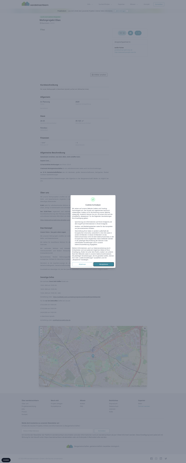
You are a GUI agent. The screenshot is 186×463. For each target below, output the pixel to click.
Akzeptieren (103, 264)
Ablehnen (82, 264)
